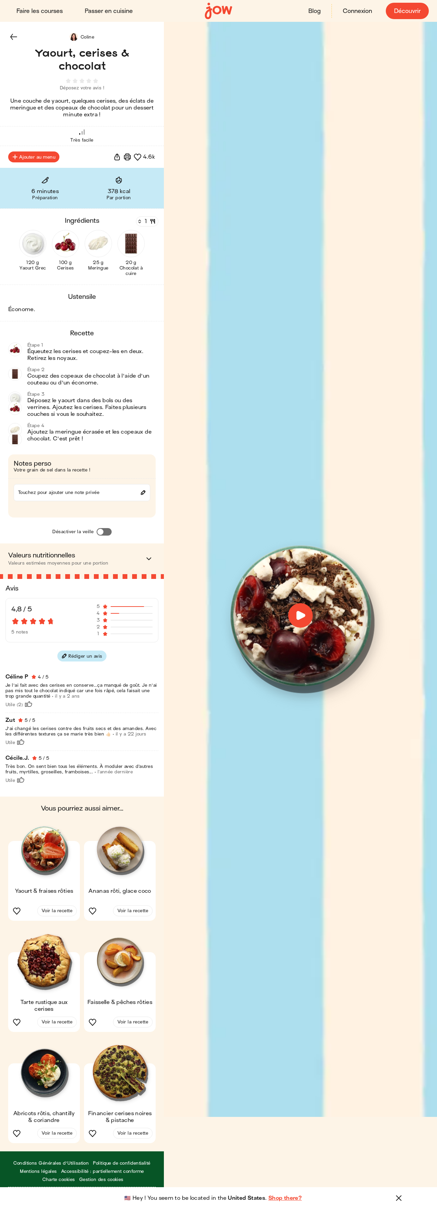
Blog (314, 11)
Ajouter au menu (37, 157)
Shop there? (285, 1198)
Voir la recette (57, 910)
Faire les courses (39, 11)
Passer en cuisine (109, 11)
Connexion (357, 11)
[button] (13, 36)
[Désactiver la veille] (104, 532)
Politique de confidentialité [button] (121, 1163)
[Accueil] (218, 11)
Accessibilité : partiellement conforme (102, 1171)
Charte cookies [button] (58, 1179)
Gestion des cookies (101, 1179)
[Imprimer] (127, 157)
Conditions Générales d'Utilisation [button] (51, 1163)
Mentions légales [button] (38, 1171)
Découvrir (407, 11)
